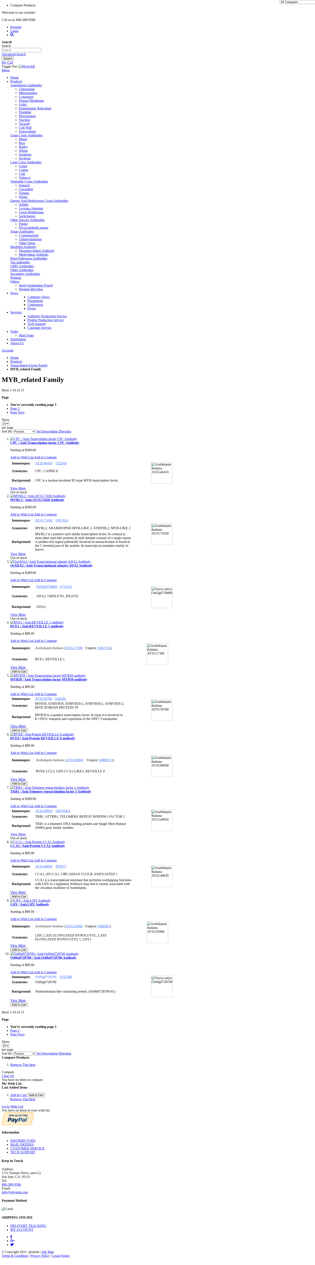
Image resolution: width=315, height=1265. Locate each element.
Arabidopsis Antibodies (26, 85)
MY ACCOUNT (21, 1229)
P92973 (61, 866)
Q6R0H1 (103, 926)
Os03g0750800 (46, 586)
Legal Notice (61, 1256)
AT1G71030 (43, 520)
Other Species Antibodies (27, 220)
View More (18, 488)
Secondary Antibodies (25, 274)
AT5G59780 (43, 698)
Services (16, 312)
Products (16, 81)
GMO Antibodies (22, 266)
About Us (17, 343)
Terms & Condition (15, 1256)
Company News (38, 297)
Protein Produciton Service (45, 320)
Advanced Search (14, 54)
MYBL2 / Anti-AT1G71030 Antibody (37, 500)
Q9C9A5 (62, 520)
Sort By (7, 431)
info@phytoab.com (15, 1192)
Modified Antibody (23, 247)
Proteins (15, 277)
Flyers (31, 308)
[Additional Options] (18, 1124)
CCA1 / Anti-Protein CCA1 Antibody (37, 846)
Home (14, 77)
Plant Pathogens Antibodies (28, 258)
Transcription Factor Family (29, 365)
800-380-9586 (11, 1184)
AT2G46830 (43, 866)
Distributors (18, 339)
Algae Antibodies (22, 231)
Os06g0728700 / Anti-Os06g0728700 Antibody (43, 957)
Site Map (48, 1252)
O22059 (61, 463)
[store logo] (27, 66)
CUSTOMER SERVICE (27, 1148)
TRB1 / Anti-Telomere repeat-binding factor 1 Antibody (50, 791)
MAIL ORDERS (22, 1144)
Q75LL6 (66, 586)
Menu (6, 70)
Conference (35, 304)
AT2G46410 (43, 463)
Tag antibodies (20, 262)
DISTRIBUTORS (22, 1140)
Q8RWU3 (106, 760)
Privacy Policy (40, 1256)
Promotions (35, 301)
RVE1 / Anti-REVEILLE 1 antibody (37, 626)
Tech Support (36, 324)
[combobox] (21, 50)
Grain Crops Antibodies (26, 135)
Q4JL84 (60, 698)
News (14, 293)
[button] (22, 457)
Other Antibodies (21, 270)
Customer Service (39, 328)
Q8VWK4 (63, 811)
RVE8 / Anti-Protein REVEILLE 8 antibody (42, 738)
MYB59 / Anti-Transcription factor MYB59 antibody (48, 679)
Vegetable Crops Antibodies (29, 181)
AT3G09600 (74, 760)
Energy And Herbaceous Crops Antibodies (39, 200)
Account (7, 350)
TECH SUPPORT (23, 1152)
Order (14, 331)
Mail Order (26, 335)
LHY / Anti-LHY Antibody (29, 904)
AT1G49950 (43, 811)
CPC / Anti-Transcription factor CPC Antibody (44, 443)
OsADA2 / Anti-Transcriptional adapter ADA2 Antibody (51, 565)
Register (15, 27)
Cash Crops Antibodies (26, 162)
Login (14, 31)
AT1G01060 (73, 926)
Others (14, 281)
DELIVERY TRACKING (28, 1226)
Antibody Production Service (47, 316)
